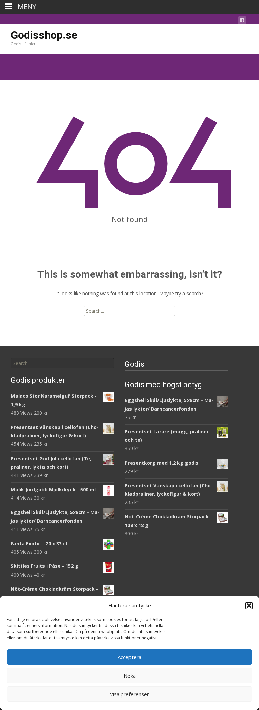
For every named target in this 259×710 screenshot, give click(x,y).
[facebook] (242, 21)
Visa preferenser (129, 694)
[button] (249, 605)
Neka (130, 675)
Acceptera (129, 657)
